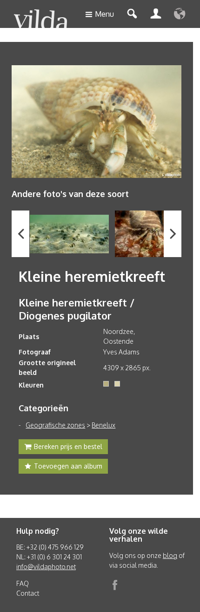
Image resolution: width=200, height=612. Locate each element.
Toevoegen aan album (68, 466)
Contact (27, 593)
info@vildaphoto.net (46, 567)
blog (170, 555)
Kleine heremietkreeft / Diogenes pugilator (76, 309)
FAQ (22, 583)
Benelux (103, 425)
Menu (104, 14)
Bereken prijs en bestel (68, 446)
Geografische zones (55, 425)
